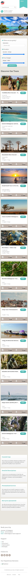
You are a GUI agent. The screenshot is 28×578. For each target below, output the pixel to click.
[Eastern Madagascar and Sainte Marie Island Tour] (14, 114)
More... (23, 92)
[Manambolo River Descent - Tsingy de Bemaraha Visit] (14, 145)
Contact (14, 574)
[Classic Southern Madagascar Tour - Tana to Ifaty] (14, 206)
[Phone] (9, 555)
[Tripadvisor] (4, 555)
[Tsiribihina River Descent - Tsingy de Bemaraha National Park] (14, 83)
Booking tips (4, 546)
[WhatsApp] (7, 555)
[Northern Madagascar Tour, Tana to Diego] (14, 268)
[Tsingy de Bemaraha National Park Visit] (14, 330)
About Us (9, 574)
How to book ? (5, 543)
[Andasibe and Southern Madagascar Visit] (14, 361)
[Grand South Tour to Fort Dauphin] (14, 176)
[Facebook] (2, 555)
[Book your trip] (14, 3)
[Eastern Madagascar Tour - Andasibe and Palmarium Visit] (14, 423)
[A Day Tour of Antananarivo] (14, 299)
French (22, 1)
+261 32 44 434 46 (8, 12)
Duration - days (7, 52)
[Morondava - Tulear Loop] (14, 237)
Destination (5, 43)
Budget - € (6, 60)
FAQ (3, 541)
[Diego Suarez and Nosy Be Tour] (14, 392)
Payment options (6, 545)
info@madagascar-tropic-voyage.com (12, 533)
